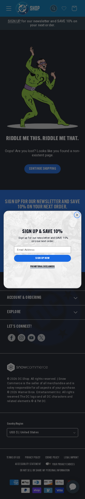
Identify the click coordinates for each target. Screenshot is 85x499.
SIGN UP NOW (42, 258)
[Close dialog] (77, 215)
